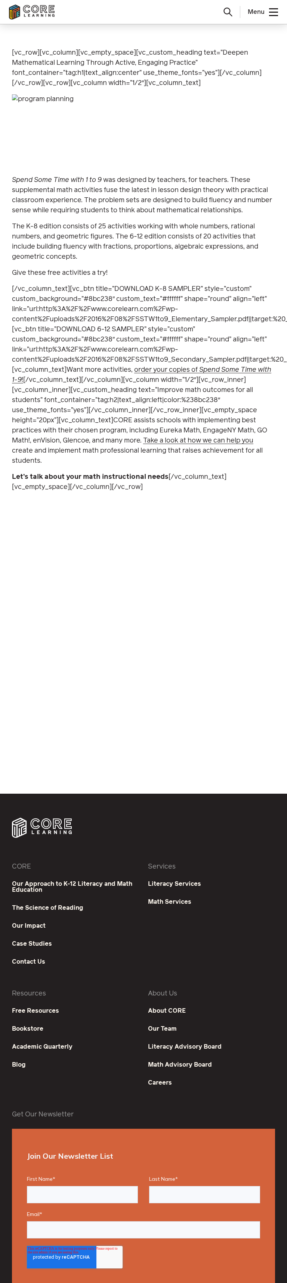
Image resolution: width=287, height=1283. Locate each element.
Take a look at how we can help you (198, 440)
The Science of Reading (47, 908)
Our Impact (29, 926)
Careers (160, 1083)
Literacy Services (174, 884)
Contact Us (28, 962)
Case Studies (32, 944)
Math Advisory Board (180, 1065)
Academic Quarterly (42, 1047)
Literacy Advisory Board (185, 1047)
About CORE (167, 1011)
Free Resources (35, 1011)
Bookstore (27, 1029)
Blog (19, 1065)
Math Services (169, 902)
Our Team (162, 1029)
